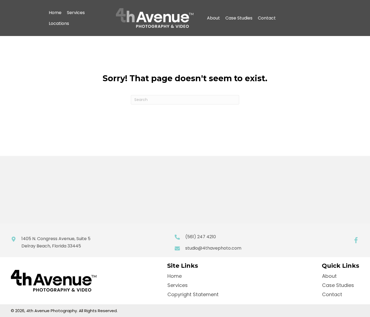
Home (55, 12)
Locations (59, 23)
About (213, 18)
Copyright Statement (193, 294)
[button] (356, 240)
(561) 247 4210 (200, 237)
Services (76, 12)
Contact (267, 18)
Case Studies (238, 18)
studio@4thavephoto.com (213, 248)
